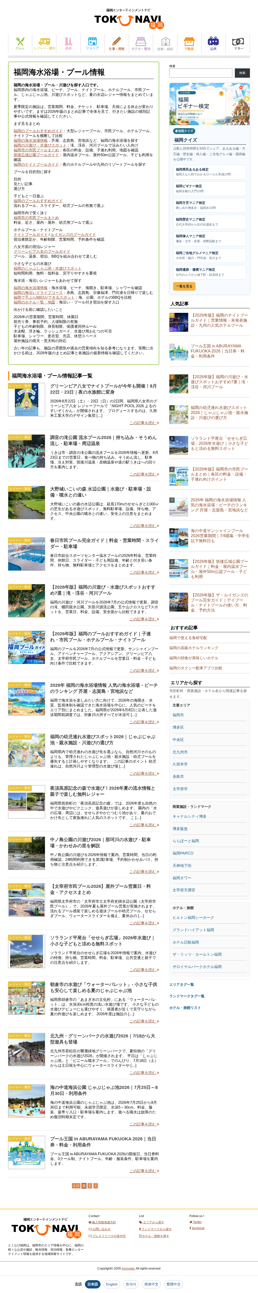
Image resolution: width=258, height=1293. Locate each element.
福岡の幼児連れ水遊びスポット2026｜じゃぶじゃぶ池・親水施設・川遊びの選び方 (219, 412)
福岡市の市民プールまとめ (36, 150)
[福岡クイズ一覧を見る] (210, 104)
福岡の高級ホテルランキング (193, 648)
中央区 (178, 739)
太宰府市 (180, 789)
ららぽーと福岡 (186, 841)
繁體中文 (174, 1284)
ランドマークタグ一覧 (187, 996)
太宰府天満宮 (184, 890)
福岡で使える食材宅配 (188, 638)
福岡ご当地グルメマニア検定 (198, 255)
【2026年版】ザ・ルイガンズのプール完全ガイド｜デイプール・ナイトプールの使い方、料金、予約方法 (219, 602)
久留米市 (180, 764)
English (112, 1284)
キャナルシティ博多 (190, 816)
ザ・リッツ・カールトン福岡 (197, 954)
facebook (198, 1228)
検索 (172, 66)
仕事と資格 (117, 43)
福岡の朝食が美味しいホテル (193, 658)
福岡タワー (182, 878)
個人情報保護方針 (103, 1222)
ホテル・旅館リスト (185, 1008)
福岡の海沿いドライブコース (38, 292)
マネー (238, 43)
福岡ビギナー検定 (190, 188)
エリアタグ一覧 (181, 984)
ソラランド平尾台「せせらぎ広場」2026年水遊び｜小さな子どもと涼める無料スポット (219, 443)
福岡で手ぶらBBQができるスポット (44, 297)
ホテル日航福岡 (186, 942)
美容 (68, 43)
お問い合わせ (101, 1229)
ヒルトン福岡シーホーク (193, 917)
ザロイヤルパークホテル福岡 (197, 967)
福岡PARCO (183, 853)
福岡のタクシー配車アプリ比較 (195, 668)
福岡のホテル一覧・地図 (34, 302)
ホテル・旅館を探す (155, 1236)
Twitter (197, 1222)
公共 (213, 43)
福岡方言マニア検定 (196, 205)
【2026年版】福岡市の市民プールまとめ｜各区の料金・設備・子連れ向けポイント (219, 474)
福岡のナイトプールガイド (36, 164)
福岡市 (178, 715)
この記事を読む (143, 423)
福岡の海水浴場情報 (31, 140)
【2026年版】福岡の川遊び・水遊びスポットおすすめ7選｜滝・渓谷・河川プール (220, 382)
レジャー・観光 (44, 43)
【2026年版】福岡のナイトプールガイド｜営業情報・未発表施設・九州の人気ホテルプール (219, 320)
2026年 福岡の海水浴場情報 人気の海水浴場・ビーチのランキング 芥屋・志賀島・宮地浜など (219, 505)
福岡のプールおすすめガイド (38, 131)
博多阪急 (180, 829)
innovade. (128, 1268)
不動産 (189, 43)
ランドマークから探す (156, 1229)
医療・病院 (165, 43)
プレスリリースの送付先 (109, 1236)
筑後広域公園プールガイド (36, 155)
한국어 (131, 1284)
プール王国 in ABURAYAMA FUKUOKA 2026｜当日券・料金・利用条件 (218, 351)
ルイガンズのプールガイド (73, 234)
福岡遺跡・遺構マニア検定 (200, 272)
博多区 (178, 727)
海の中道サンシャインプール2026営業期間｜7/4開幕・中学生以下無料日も (220, 536)
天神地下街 (182, 865)
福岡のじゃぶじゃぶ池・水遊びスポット (48, 268)
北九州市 (180, 752)
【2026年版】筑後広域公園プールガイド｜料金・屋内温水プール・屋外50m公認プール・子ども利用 (219, 569)
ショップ (93, 43)
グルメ (20, 43)
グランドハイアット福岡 (193, 930)
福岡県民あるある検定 (203, 172)
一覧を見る (184, 286)
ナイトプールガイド (31, 234)
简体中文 (151, 1284)
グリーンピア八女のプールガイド (42, 251)
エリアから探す (153, 1222)
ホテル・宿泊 (141, 43)
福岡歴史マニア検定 (197, 221)
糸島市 (178, 776)
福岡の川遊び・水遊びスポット (40, 145)
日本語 (92, 1284)
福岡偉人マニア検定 (198, 238)
